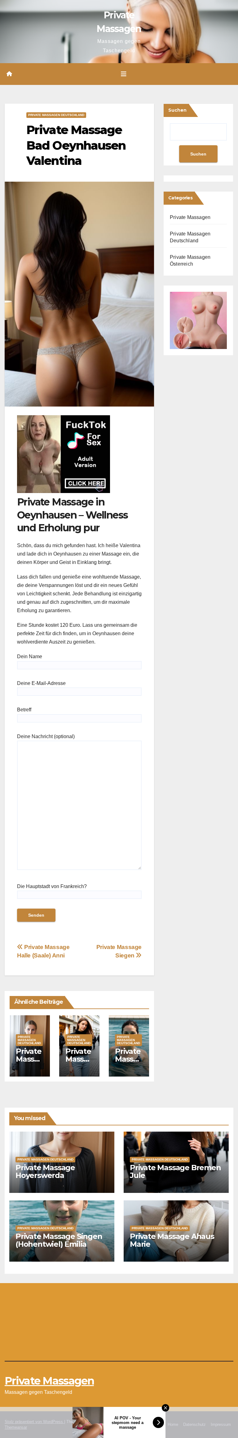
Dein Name (29, 656)
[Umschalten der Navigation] (123, 74)
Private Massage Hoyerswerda (45, 1171)
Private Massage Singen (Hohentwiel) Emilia (58, 1240)
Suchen (177, 110)
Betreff (24, 709)
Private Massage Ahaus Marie (172, 1240)
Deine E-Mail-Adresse (41, 683)
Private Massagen (190, 217)
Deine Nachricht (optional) (46, 736)
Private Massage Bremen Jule (175, 1171)
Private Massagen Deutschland (56, 115)
